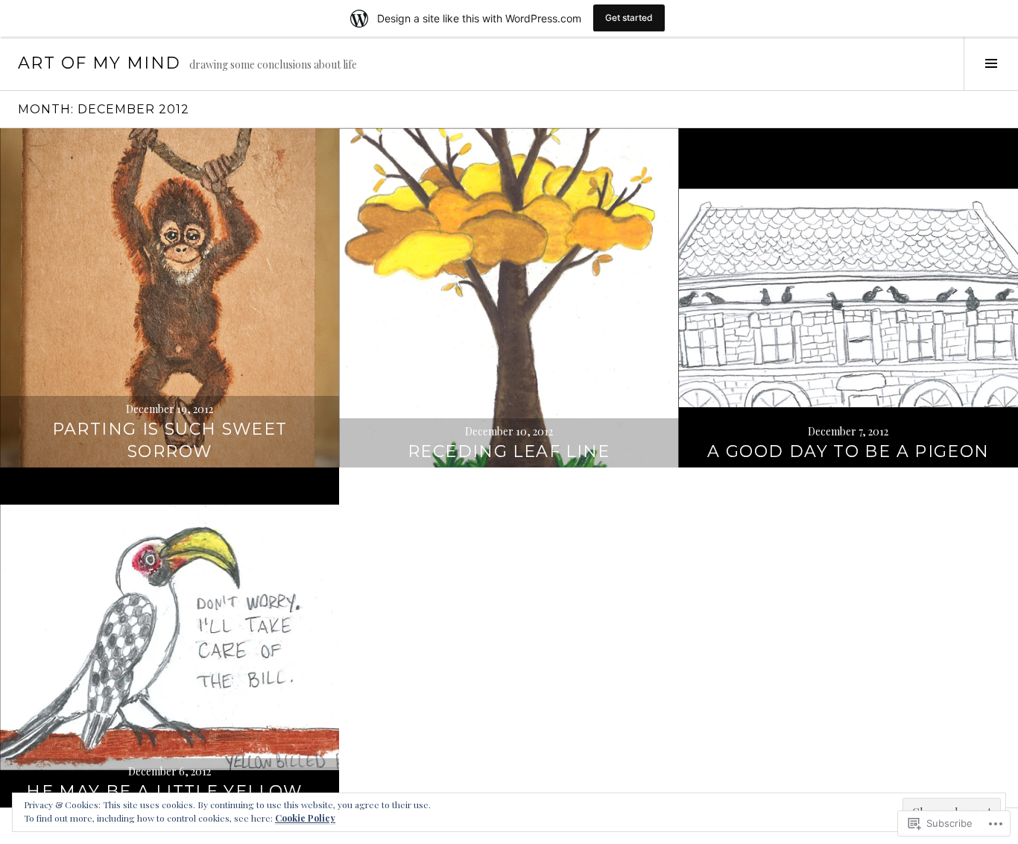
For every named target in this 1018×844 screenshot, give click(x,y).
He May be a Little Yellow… (169, 791)
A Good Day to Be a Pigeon (848, 451)
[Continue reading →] (169, 297)
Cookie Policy (305, 818)
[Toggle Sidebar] (991, 63)
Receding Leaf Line (509, 451)
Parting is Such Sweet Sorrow (170, 440)
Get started (629, 17)
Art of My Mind (99, 63)
